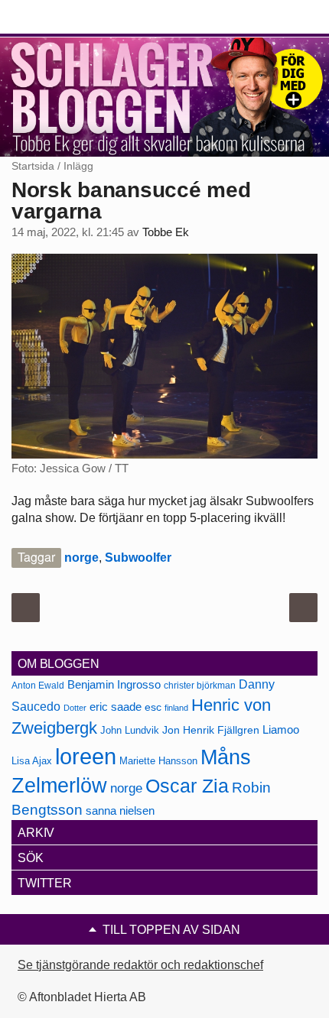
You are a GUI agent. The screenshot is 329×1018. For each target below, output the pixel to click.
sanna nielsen (120, 811)
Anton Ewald (37, 685)
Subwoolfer (138, 557)
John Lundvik (129, 730)
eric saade (116, 706)
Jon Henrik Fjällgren (210, 730)
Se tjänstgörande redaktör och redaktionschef (140, 964)
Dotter (75, 707)
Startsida (32, 166)
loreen (85, 756)
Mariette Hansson (158, 761)
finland (176, 707)
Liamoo (280, 730)
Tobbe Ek (165, 232)
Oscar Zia (187, 786)
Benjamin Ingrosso (114, 685)
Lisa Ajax (31, 761)
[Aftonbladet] (68, 17)
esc (153, 707)
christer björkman (200, 685)
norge (81, 557)
